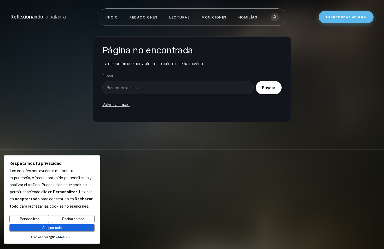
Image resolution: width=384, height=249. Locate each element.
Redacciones (144, 17)
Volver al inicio (116, 104)
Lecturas (179, 17)
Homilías (247, 17)
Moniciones (214, 17)
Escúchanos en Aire (346, 17)
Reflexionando (38, 17)
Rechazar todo (73, 219)
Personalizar (29, 219)
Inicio (112, 17)
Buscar (107, 75)
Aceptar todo (52, 228)
